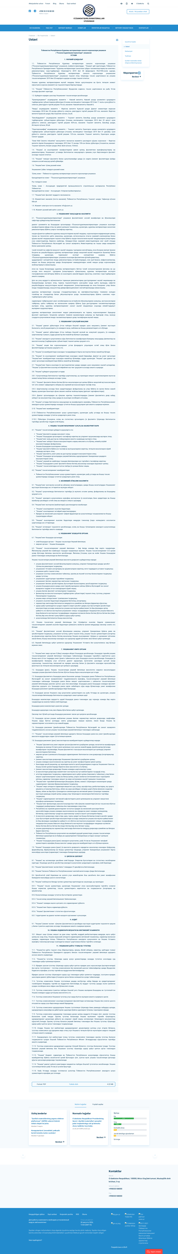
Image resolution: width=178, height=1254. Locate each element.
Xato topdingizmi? (35, 1240)
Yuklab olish (73, 1084)
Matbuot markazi (65, 28)
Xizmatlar (82, 28)
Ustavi (53, 36)
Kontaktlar (143, 28)
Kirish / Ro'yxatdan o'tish (138, 12)
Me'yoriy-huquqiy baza (124, 28)
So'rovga (117, 1139)
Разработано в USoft (119, 1247)
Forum (47, 4)
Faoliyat (49, 28)
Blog (54, 4)
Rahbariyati (128, 51)
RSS (77, 1214)
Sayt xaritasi (71, 4)
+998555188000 (115, 1189)
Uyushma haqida (130, 42)
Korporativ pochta (66, 1214)
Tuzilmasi (128, 56)
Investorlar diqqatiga (101, 28)
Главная (32, 36)
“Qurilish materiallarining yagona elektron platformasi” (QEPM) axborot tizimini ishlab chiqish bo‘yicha (47, 1121)
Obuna (61, 4)
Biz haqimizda (35, 28)
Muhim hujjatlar (80, 1104)
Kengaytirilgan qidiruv (37, 1214)
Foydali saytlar (98, 1104)
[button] (154, 1251)
